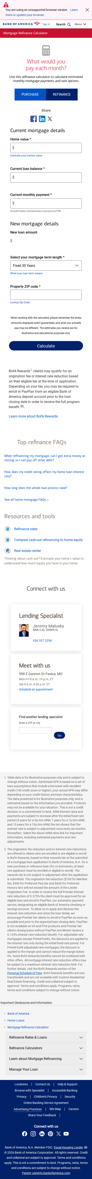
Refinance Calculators (25, 1048)
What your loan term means (26, 273)
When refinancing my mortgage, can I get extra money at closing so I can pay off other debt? (44, 458)
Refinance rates (25, 529)
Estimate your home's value (26, 155)
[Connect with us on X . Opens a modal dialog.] (58, 1134)
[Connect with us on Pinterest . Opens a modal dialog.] (51, 1134)
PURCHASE (30, 94)
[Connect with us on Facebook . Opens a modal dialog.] (25, 1134)
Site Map (55, 1109)
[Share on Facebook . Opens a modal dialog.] (33, 119)
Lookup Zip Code (20, 302)
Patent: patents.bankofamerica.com (46, 1173)
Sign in (46, 24)
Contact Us (42, 1084)
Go (59, 735)
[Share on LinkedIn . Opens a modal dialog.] (42, 119)
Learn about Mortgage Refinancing (35, 1059)
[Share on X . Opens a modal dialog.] (50, 119)
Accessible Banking (64, 1090)
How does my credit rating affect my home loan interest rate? (44, 474)
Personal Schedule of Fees (24, 973)
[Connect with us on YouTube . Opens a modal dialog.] (67, 1134)
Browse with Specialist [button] (30, 1090)
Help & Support (67, 1084)
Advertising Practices (28, 1109)
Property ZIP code (29, 286)
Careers (73, 1109)
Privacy (22, 1096)
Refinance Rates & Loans (28, 1037)
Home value (28, 139)
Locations (21, 1084)
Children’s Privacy (45, 1096)
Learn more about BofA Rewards (33, 416)
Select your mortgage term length (37, 257)
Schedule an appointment (36, 689)
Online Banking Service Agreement (46, 1103)
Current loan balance (34, 168)
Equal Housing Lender (68, 1147)
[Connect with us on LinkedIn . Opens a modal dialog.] (42, 1134)
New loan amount (31, 232)
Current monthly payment (38, 195)
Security (70, 1096)
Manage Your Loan (23, 1069)
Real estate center (27, 551)
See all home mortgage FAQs (26, 500)
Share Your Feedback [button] (42, 1115)
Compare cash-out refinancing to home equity (48, 540)
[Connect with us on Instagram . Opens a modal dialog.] (34, 1134)
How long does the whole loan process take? (35, 488)
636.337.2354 (42, 640)
